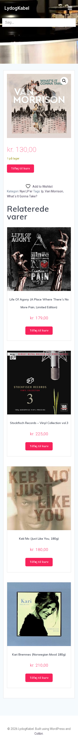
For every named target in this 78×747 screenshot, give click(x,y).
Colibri (38, 733)
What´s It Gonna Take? (22, 196)
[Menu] (70, 8)
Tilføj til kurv (20, 168)
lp (42, 191)
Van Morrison (54, 191)
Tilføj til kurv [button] (39, 330)
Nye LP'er (26, 191)
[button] (64, 81)
